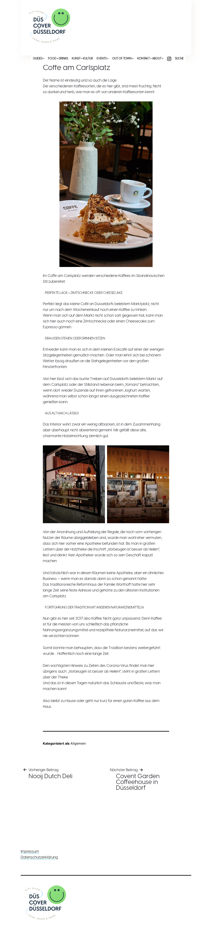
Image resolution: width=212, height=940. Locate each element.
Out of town (122, 58)
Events (102, 58)
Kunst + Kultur (82, 58)
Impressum (30, 852)
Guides (37, 58)
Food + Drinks (58, 58)
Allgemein (78, 743)
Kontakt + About (149, 58)
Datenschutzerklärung (39, 857)
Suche (179, 58)
